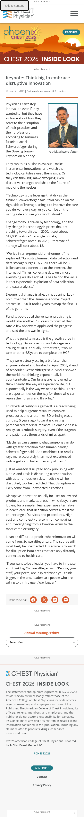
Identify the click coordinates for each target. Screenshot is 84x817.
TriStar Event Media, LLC (26, 745)
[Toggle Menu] (74, 13)
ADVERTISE (42, 768)
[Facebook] (28, 759)
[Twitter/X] (35, 759)
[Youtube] (48, 759)
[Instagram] (55, 759)
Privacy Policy (42, 785)
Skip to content (14, 5)
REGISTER (71, 32)
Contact (42, 776)
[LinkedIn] (42, 759)
